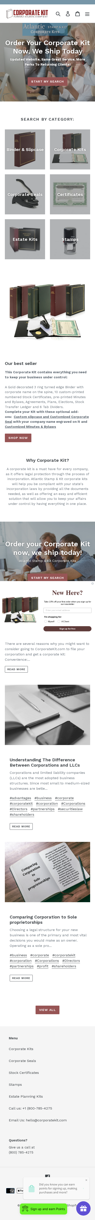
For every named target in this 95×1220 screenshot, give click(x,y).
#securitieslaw (70, 809)
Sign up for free (67, 628)
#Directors (18, 809)
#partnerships (43, 809)
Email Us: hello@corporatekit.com (38, 1120)
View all (47, 1010)
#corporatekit (21, 803)
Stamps (15, 1084)
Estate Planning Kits (26, 1096)
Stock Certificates (24, 1073)
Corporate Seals (22, 1061)
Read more (16, 669)
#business (43, 798)
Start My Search (47, 81)
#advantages (20, 798)
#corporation (47, 803)
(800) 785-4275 (21, 1152)
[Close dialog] (92, 583)
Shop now (18, 438)
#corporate (64, 798)
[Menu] (87, 13)
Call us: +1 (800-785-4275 (30, 1108)
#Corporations (73, 803)
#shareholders (22, 814)
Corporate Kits (21, 1049)
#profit (42, 966)
